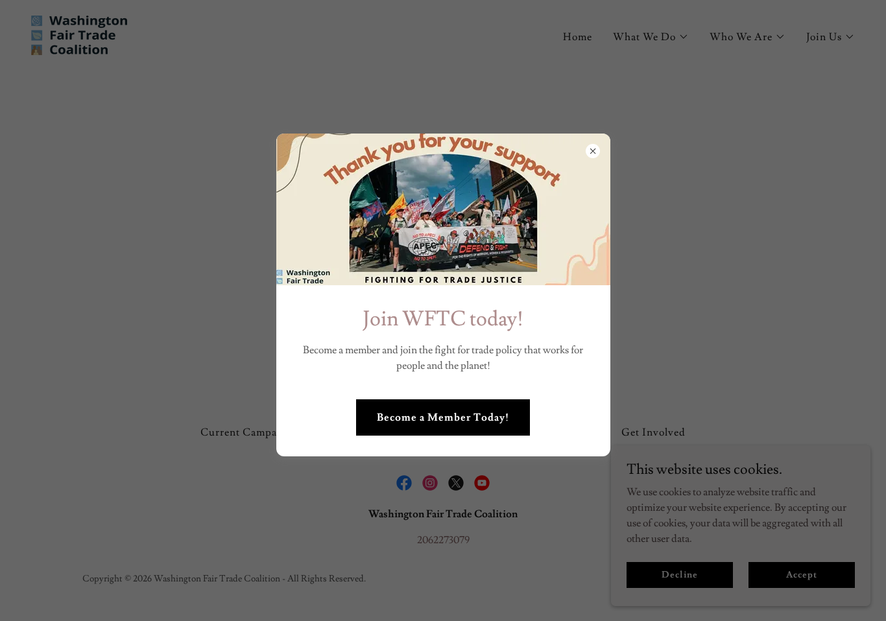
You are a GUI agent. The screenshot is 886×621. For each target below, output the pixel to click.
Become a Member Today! (443, 417)
